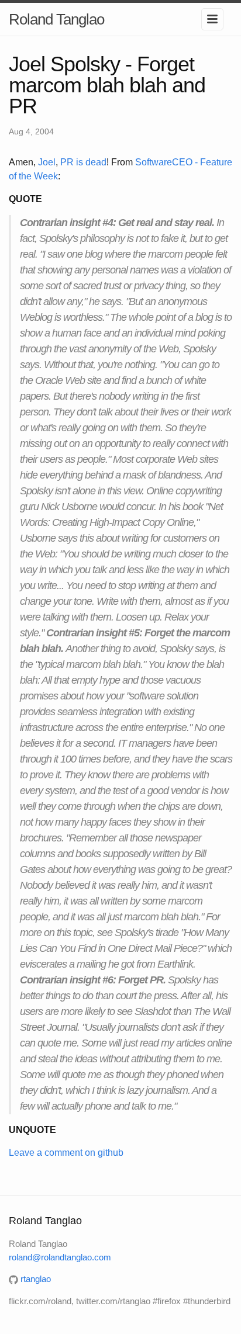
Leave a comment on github (66, 1153)
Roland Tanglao (56, 19)
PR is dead (83, 162)
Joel (47, 162)
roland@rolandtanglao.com (60, 1257)
